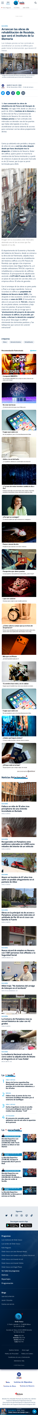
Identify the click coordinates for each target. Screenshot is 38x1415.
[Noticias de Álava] (9, 1385)
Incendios (17, 7)
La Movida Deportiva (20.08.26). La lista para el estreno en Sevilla (12, 1194)
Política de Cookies (27, 1354)
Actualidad (10, 1116)
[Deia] (7, 1382)
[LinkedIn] (8, 93)
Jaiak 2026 (26, 7)
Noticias (5, 1275)
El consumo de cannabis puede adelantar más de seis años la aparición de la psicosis (21, 1120)
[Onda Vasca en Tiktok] (32, 1215)
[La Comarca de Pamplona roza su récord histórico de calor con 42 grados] (19, 1004)
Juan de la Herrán (8, 1296)
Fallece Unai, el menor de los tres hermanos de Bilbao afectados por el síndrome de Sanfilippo (20, 1098)
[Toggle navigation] (2, 2)
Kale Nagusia (6, 1248)
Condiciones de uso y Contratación (19, 1357)
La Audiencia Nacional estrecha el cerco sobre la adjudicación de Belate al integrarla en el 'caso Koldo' (18, 1056)
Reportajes (6, 1279)
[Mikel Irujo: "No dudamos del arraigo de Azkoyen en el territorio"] (19, 971)
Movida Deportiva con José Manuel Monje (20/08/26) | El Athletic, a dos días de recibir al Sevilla (11, 1177)
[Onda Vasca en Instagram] (21, 1215)
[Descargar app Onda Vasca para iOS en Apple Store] (26, 1225)
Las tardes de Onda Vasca (11, 1244)
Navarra (5, 804)
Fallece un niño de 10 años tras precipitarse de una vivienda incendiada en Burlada (15, 808)
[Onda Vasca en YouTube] (16, 1215)
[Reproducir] (26, 1139)
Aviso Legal (25, 1350)
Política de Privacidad (11, 1354)
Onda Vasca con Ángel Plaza (12, 1267)
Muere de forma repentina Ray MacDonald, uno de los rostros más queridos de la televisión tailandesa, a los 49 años (20, 1085)
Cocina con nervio (8, 1304)
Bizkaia (8, 1093)
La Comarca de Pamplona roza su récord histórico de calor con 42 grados (17, 1021)
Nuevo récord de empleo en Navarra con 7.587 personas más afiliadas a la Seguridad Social (18, 952)
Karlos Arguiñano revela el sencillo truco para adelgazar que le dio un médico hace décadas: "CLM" (19, 1109)
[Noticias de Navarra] (27, 1385)
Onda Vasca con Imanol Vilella (12, 1263)
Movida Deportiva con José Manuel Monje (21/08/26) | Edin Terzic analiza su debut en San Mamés (10, 1143)
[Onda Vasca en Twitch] (27, 1215)
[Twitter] (3, 93)
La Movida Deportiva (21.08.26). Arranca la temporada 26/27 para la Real (11, 1161)
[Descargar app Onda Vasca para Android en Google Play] (12, 1225)
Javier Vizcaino (7, 1300)
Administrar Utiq (19, 1361)
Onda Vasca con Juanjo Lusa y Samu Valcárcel (18, 1255)
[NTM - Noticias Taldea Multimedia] (19, 1375)
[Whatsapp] (18, 93)
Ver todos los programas (10, 1271)
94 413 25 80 (20, 1326)
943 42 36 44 (20, 1332)
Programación (7, 1283)
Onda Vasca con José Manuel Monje (14, 1252)
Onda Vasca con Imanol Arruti (12, 1259)
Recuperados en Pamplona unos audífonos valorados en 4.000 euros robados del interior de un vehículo (18, 844)
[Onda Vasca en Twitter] (6, 1215)
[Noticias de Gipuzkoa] (23, 1382)
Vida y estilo (10, 1080)
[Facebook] (13, 93)
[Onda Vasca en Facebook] (11, 1215)
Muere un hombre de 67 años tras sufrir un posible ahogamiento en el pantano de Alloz (18, 879)
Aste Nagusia (7, 7)
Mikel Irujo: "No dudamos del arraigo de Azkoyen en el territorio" (18, 987)
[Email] (23, 93)
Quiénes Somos (14, 1350)
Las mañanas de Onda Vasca (12, 1240)
